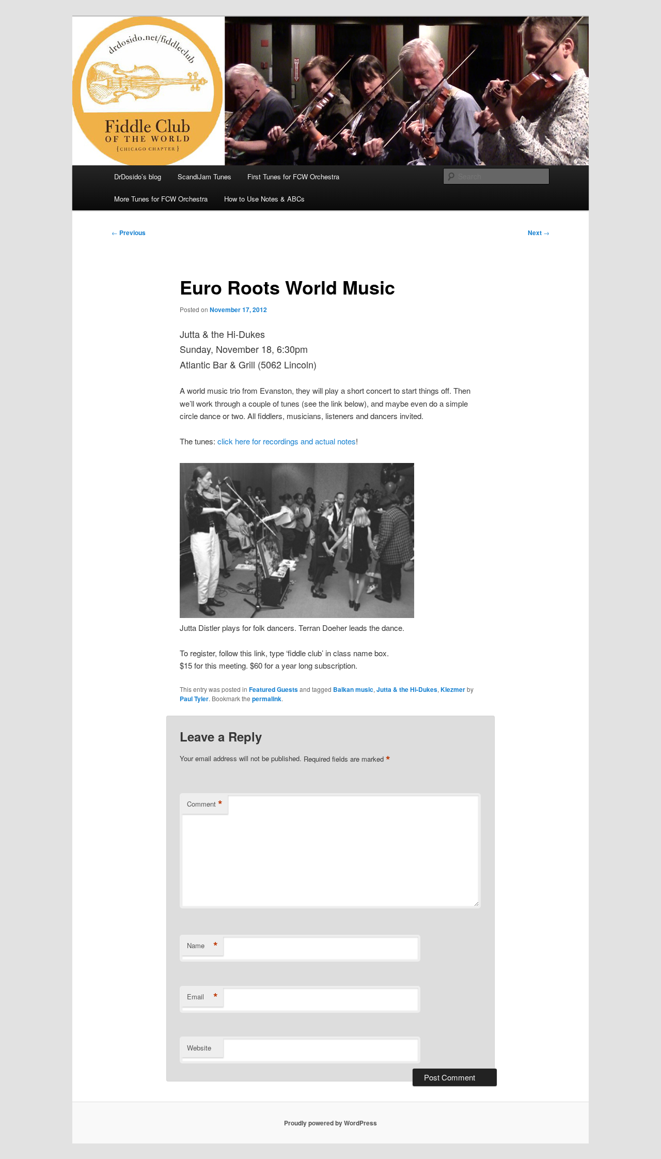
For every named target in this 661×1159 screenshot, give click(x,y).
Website (199, 1048)
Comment (205, 804)
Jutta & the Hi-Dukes (406, 689)
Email (202, 996)
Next (538, 232)
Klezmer (452, 689)
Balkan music (353, 689)
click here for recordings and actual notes (286, 441)
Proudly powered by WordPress (330, 1122)
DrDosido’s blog (137, 176)
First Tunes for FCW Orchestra (293, 176)
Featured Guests (273, 689)
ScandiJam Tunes (204, 176)
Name (202, 945)
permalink (266, 698)
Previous (129, 232)
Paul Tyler (194, 698)
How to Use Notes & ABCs (264, 199)
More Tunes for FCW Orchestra (161, 199)
